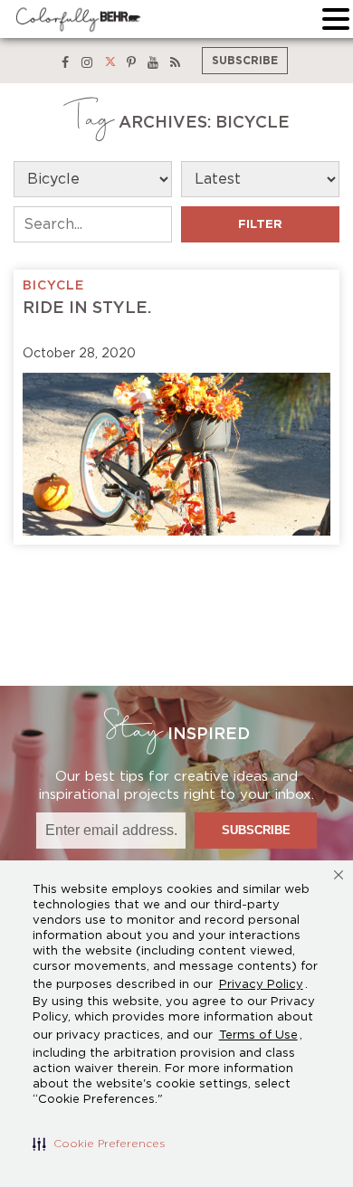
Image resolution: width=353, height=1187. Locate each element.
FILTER (260, 225)
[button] (99, 1143)
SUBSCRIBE (245, 60)
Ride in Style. (87, 308)
